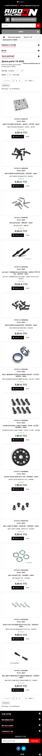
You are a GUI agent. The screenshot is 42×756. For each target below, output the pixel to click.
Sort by (4, 71)
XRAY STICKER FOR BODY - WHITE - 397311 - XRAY (21, 124)
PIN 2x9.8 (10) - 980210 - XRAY (21, 223)
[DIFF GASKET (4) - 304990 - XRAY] (21, 556)
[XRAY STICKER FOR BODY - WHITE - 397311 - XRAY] (21, 104)
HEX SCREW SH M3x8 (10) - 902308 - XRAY (21, 325)
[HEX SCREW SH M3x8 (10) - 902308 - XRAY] (21, 305)
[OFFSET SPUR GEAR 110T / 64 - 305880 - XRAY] (21, 457)
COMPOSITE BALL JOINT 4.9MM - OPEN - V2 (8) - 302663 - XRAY (21, 426)
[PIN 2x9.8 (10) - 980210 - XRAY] (21, 203)
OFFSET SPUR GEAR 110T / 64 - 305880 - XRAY (21, 477)
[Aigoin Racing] (21, 12)
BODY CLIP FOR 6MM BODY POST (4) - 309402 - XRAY (21, 625)
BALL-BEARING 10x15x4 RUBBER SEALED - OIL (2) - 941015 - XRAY (21, 375)
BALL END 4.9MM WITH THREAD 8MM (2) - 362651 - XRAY (21, 677)
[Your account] (7, 19)
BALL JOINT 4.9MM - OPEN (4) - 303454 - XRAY (21, 526)
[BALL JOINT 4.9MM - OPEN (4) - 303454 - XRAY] (21, 506)
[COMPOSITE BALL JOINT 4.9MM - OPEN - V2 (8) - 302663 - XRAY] (21, 406)
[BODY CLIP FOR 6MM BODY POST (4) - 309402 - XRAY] (21, 605)
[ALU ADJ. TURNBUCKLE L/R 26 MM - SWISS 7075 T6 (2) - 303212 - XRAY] (21, 252)
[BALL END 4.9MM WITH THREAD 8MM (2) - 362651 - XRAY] (21, 656)
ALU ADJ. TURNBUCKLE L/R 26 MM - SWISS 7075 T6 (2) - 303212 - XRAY (21, 273)
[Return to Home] (4, 37)
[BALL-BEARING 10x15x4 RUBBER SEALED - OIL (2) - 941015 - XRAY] (21, 355)
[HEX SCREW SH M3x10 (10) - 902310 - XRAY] (21, 154)
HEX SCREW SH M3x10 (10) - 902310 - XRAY (21, 173)
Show (4, 75)
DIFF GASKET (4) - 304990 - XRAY (21, 575)
